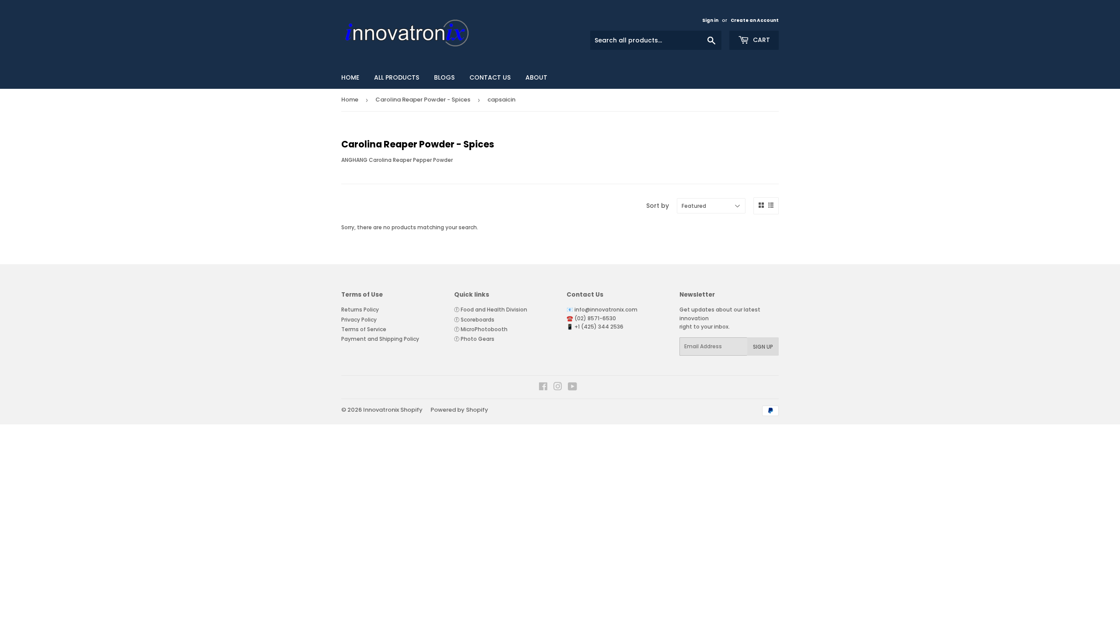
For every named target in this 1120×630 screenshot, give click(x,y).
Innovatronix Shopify (393, 410)
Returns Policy (360, 309)
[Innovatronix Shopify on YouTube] (572, 388)
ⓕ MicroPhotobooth (481, 329)
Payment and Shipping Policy (380, 339)
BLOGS (444, 77)
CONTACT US (490, 77)
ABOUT (536, 77)
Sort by (657, 205)
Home (349, 99)
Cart (760, 39)
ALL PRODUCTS (396, 77)
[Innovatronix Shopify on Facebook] (543, 388)
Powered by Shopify (459, 410)
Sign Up (763, 346)
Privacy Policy (359, 319)
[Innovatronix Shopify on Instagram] (557, 388)
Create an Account (755, 20)
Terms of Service (363, 329)
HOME (350, 77)
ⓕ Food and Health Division (490, 309)
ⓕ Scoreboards (474, 319)
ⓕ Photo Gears (474, 339)
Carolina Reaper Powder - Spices (422, 99)
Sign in (710, 20)
